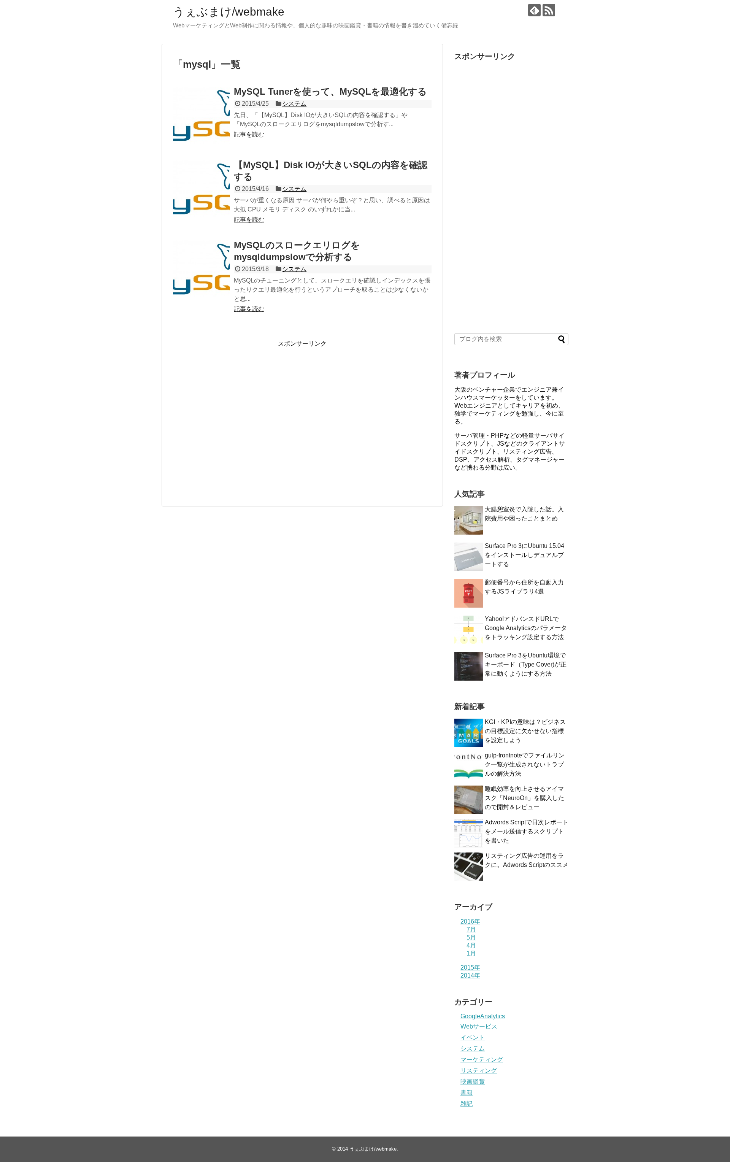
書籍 (466, 1092)
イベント (472, 1037)
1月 (471, 953)
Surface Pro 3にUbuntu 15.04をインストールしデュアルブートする (524, 555)
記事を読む (249, 134)
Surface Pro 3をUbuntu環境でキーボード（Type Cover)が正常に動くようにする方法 (526, 664)
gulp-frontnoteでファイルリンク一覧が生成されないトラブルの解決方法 (525, 764)
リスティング (478, 1070)
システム (294, 103)
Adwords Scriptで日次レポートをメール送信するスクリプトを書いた (526, 831)
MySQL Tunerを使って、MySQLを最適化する (330, 91)
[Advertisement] (237, 421)
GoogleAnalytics (482, 1016)
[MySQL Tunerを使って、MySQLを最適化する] (201, 115)
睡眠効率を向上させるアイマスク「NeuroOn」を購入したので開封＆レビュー (524, 798)
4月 (471, 945)
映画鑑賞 (472, 1081)
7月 (471, 929)
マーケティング (481, 1059)
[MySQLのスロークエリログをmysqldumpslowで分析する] (201, 268)
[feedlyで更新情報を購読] (534, 10)
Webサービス (478, 1026)
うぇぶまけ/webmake (228, 11)
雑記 (466, 1103)
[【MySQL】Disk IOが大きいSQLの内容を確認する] (201, 188)
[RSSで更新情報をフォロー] (549, 10)
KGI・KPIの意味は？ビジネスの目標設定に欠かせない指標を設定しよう (525, 731)
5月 (471, 937)
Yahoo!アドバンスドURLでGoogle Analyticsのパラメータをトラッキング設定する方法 (526, 628)
